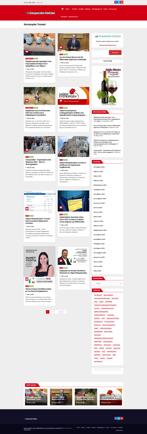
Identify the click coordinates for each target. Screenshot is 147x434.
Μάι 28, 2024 (30, 118)
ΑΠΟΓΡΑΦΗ (108, 301)
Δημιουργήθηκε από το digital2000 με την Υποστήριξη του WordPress (43, 428)
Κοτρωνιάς (97, 325)
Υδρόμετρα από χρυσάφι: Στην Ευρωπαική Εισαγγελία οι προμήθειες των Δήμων (38, 63)
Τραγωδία (97, 351)
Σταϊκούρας (116, 345)
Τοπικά (74, 9)
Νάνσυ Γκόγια (108, 331)
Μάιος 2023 (97, 216)
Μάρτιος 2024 (98, 180)
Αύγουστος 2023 (99, 203)
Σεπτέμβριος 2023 (100, 198)
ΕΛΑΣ (103, 318)
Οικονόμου (97, 335)
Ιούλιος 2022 (98, 262)
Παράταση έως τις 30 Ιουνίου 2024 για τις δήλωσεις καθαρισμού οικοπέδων (37, 113)
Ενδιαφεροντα (98, 321)
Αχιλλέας (96, 308)
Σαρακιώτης (107, 345)
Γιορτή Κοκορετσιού (107, 308)
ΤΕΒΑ (95, 348)
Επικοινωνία (73, 16)
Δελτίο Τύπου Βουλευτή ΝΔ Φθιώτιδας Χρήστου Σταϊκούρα (72, 58)
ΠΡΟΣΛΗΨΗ (97, 341)
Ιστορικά (64, 16)
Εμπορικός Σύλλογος (113, 318)
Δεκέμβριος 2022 (99, 239)
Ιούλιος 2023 (98, 207)
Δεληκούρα (110, 315)
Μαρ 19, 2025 (65, 62)
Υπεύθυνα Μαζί (111, 351)
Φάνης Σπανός (106, 355)
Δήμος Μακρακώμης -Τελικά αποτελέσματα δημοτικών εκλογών (37, 221)
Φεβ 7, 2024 (64, 170)
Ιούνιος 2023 (98, 212)
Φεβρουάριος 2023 (100, 230)
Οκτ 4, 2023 (30, 294)
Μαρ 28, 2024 (65, 118)
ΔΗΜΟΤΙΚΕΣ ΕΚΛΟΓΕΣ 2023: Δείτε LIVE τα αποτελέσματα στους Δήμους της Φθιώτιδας (71, 219)
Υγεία (105, 9)
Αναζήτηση (115, 52)
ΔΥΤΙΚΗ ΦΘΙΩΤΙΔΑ (99, 315)
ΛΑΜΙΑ (96, 328)
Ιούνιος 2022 (98, 266)
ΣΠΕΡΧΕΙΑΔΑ (98, 345)
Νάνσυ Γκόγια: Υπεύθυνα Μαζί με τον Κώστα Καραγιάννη (38, 290)
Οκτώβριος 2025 (99, 167)
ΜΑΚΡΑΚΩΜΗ (98, 331)
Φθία (114, 355)
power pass (115, 298)
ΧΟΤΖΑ (96, 358)
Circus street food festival (102, 298)
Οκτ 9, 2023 (30, 226)
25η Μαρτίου (98, 295)
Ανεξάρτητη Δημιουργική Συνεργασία (105, 305)
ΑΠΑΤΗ (101, 301)
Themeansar (27, 429)
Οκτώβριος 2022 (99, 248)
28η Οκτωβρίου (108, 295)
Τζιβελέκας (116, 348)
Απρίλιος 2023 (98, 221)
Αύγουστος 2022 (99, 257)
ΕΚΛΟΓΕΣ (97, 318)
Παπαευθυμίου (107, 341)
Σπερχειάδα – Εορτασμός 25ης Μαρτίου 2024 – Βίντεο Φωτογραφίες (38, 162)
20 (61, 312)
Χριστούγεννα (98, 361)
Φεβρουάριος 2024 (100, 185)
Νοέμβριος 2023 (99, 189)
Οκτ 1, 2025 (30, 69)
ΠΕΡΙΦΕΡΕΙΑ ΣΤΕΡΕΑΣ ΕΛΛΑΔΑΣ (103, 338)
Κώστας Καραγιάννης (109, 325)
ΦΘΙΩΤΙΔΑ (97, 355)
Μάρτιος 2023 (98, 225)
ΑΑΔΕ (95, 301)
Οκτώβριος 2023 (99, 194)
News (68, 9)
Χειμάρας (109, 358)
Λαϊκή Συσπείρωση (105, 328)
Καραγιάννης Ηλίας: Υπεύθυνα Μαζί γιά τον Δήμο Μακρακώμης (73, 272)
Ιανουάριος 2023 (99, 235)
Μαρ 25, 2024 (31, 167)
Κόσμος (87, 9)
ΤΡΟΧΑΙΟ (108, 348)
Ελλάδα (81, 9)
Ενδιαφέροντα (97, 9)
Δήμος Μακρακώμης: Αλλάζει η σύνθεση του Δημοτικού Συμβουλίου (72, 165)
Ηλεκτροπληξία (109, 321)
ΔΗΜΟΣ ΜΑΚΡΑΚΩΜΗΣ (101, 311)
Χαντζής (102, 358)
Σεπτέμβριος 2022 (100, 253)
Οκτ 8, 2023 (64, 225)
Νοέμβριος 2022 (99, 244)
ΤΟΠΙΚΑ (101, 348)
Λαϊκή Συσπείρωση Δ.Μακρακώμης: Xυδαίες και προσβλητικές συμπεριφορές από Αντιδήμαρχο (72, 114)
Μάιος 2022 (97, 271)
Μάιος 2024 (97, 176)
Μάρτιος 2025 (98, 171)
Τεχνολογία (113, 9)
